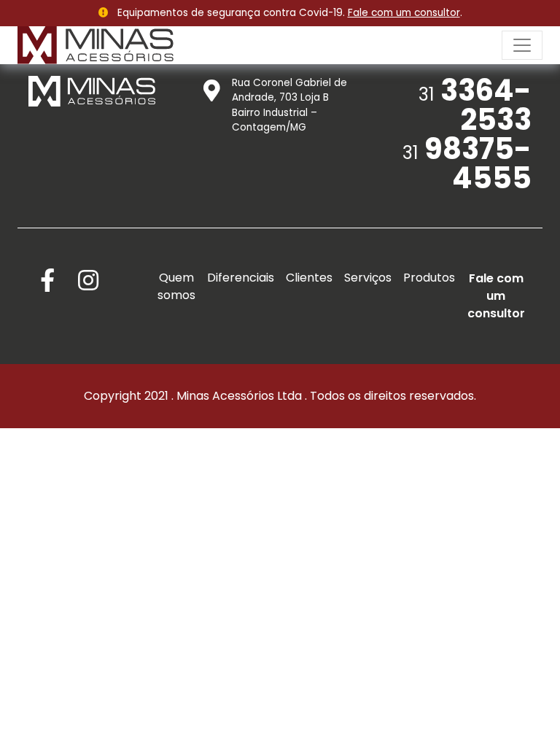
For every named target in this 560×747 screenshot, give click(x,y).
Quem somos (176, 286)
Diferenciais (240, 277)
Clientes (309, 277)
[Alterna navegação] (522, 45)
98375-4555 (467, 163)
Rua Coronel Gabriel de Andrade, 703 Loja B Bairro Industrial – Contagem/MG (289, 105)
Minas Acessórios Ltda (239, 395)
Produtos (429, 277)
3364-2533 (475, 105)
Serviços (368, 277)
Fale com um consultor (404, 13)
